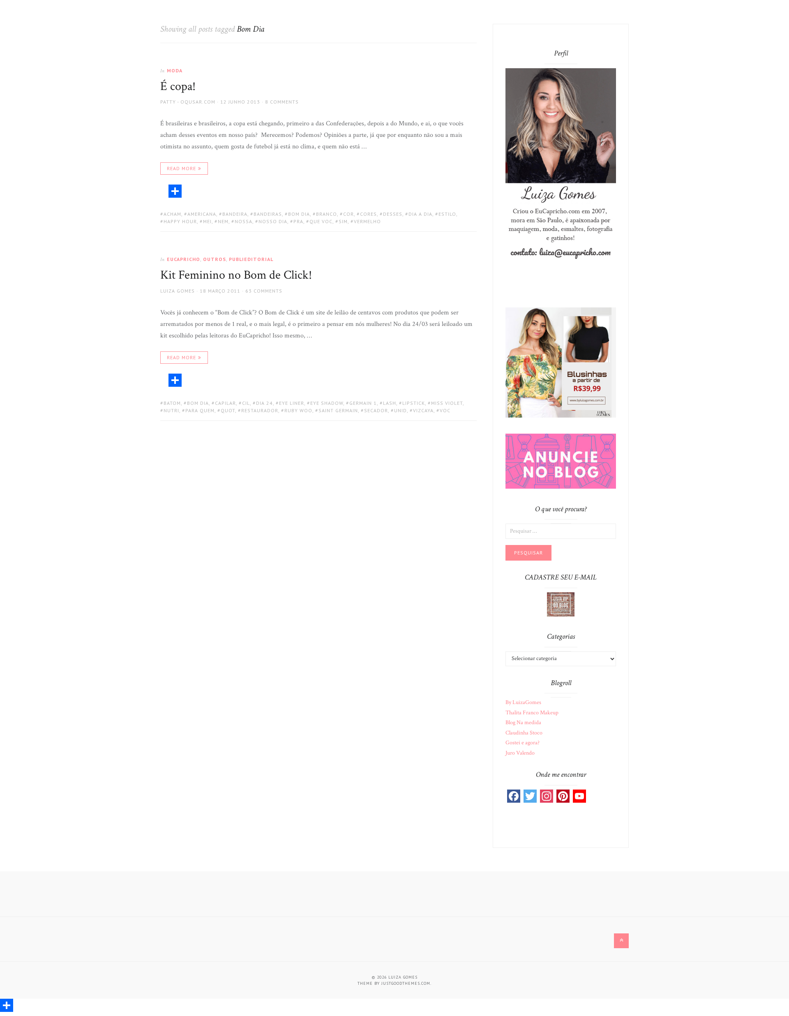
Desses (392, 214)
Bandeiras (268, 214)
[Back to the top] (621, 940)
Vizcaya (423, 410)
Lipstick (413, 403)
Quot (228, 410)
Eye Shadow (326, 403)
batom (172, 403)
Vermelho (367, 221)
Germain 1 (363, 403)
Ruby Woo (298, 410)
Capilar (225, 403)
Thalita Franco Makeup (531, 712)
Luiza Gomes (177, 291)
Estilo (447, 214)
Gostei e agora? (522, 742)
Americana (201, 214)
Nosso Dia (272, 221)
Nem (223, 221)
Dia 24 (264, 403)
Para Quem (200, 410)
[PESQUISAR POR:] (560, 530)
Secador (376, 410)
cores (368, 214)
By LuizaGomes (523, 702)
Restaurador (259, 410)
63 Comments (263, 291)
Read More (181, 168)
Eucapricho (183, 259)
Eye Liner (291, 403)
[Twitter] (530, 796)
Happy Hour (180, 221)
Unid (400, 410)
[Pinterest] (563, 796)
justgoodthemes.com (405, 983)
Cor (348, 214)
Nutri (171, 410)
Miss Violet (447, 403)
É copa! (178, 87)
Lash (389, 403)
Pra (298, 221)
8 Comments (282, 102)
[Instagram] (546, 796)
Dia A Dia (420, 214)
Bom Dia (299, 214)
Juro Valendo (520, 753)
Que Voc (320, 221)
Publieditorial (251, 259)
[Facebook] (513, 796)
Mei (207, 221)
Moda (174, 70)
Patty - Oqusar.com (187, 102)
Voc (445, 410)
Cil (246, 403)
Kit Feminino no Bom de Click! (236, 275)
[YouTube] (579, 796)
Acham (172, 214)
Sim (343, 221)
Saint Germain (338, 410)
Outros (214, 259)
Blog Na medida (523, 722)
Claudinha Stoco (523, 733)
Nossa (243, 221)
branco (326, 214)
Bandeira (234, 214)
